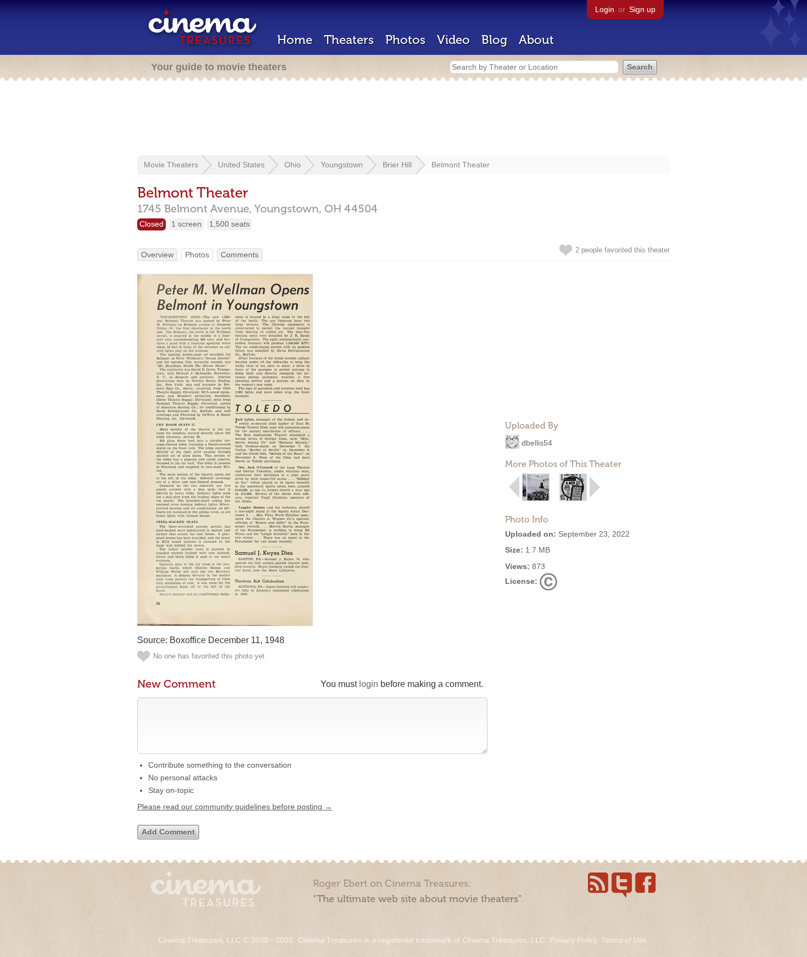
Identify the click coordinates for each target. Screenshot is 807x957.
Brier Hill (397, 164)
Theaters (349, 39)
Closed (151, 223)
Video (453, 39)
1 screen (186, 223)
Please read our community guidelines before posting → (234, 806)
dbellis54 (537, 442)
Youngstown (342, 164)
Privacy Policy (573, 940)
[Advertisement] (403, 119)
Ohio (292, 164)
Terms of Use (624, 940)
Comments (240, 254)
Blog (494, 39)
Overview (157, 254)
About (536, 39)
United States (241, 164)
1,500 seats (229, 223)
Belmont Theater (460, 164)
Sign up (642, 9)
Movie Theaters (171, 164)
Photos (405, 39)
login (368, 684)
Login (604, 9)
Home (294, 39)
